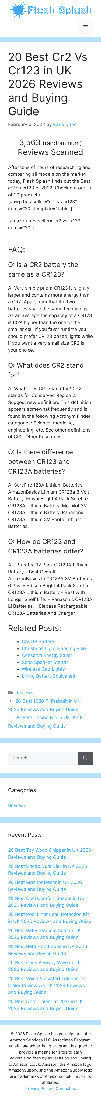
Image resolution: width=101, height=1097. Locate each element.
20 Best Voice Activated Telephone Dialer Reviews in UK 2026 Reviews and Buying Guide (46, 985)
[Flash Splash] (50, 9)
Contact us (65, 1088)
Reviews (24, 692)
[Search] (85, 758)
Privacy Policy (38, 1088)
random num (62, 143)
